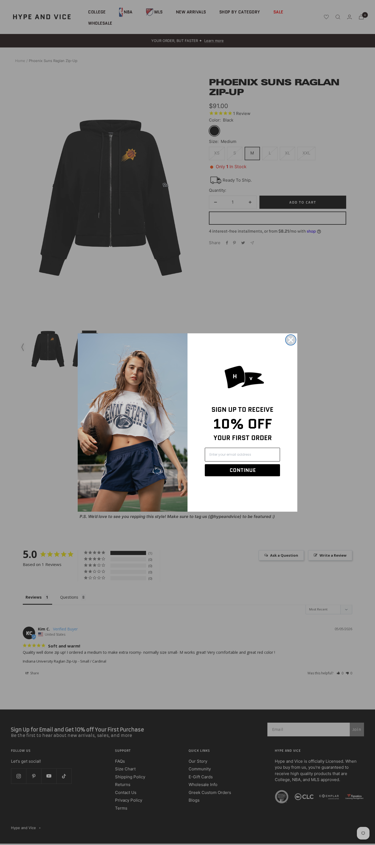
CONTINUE (243, 470)
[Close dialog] (291, 340)
